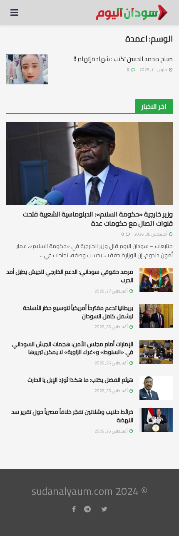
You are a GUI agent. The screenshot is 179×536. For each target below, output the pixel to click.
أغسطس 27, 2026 (111, 291)
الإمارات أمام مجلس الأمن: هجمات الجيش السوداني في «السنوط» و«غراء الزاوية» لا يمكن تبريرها (72, 348)
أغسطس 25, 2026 (111, 391)
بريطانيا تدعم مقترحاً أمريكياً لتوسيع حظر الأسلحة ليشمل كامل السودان (78, 312)
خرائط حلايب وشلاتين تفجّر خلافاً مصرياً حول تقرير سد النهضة (72, 415)
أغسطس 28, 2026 (151, 234)
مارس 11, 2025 (153, 70)
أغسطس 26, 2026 (111, 327)
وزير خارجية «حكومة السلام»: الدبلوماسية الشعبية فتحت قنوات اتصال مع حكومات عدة (98, 218)
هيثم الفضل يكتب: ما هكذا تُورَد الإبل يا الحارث (80, 379)
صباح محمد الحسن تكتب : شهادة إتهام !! (123, 59)
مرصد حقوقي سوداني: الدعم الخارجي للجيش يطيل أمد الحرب (69, 275)
